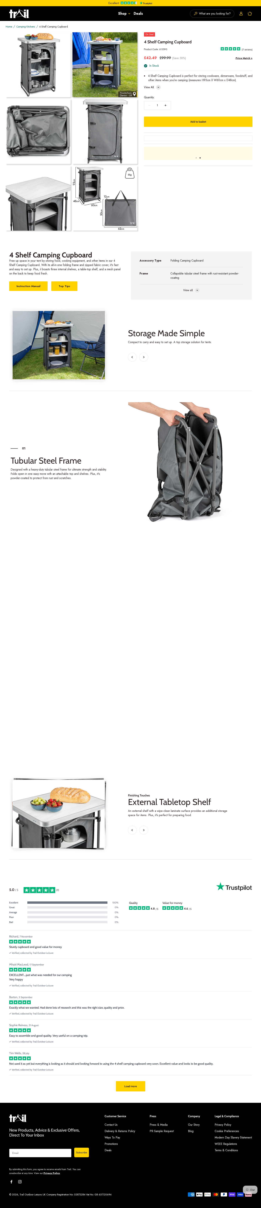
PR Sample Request (162, 1131)
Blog (191, 1131)
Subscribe (81, 1152)
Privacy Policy (52, 1173)
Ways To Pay (112, 1137)
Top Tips (64, 286)
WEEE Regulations (226, 1144)
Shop (122, 13)
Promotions (111, 1144)
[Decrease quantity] (149, 105)
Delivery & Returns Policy (120, 1131)
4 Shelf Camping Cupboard (53, 26)
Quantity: (149, 97)
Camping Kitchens (25, 26)
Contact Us (111, 1125)
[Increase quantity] (165, 105)
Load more (130, 1086)
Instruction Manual (28, 286)
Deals (138, 13)
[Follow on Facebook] (11, 1182)
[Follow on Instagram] (20, 1182)
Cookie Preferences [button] (227, 1131)
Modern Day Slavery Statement (233, 1137)
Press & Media (159, 1125)
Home (9, 26)
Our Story (194, 1125)
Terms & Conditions (226, 1150)
